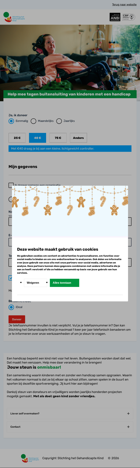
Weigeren (33, 282)
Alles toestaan (62, 282)
